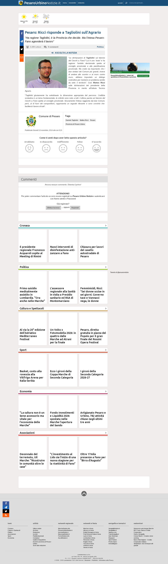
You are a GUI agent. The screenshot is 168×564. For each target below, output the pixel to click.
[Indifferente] (63, 148)
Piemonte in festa (88, 540)
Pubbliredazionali (38, 536)
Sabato (46, 21)
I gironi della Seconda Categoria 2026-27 (91, 374)
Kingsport (112, 538)
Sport (9, 536)
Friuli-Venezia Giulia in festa (92, 534)
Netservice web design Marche (144, 528)
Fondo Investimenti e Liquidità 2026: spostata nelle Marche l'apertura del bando (62, 419)
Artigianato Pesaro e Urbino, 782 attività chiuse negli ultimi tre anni (93, 417)
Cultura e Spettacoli (14, 530)
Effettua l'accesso (53, 208)
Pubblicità (95, 560)
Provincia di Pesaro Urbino (75, 124)
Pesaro (92, 120)
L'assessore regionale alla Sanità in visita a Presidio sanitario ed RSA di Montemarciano (62, 294)
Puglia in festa (87, 542)
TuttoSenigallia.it (114, 534)
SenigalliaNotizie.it (114, 528)
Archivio (35, 530)
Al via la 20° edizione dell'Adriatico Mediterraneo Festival (32, 334)
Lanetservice (68, 560)
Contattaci (36, 538)
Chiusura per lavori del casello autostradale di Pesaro (92, 251)
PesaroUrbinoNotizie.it (65, 530)
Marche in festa (88, 528)
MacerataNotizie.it (64, 534)
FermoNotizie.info (63, 536)
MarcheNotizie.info (64, 528)
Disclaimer (88, 560)
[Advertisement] (130, 44)
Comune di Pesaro (49, 116)
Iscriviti (35, 534)
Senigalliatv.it (113, 530)
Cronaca (10, 528)
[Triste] (46, 148)
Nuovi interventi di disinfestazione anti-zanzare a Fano (62, 250)
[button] (120, 3)
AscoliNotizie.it (62, 538)
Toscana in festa (88, 543)
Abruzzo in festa (88, 530)
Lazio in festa (87, 536)
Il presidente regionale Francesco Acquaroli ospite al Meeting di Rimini (32, 251)
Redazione (36, 532)
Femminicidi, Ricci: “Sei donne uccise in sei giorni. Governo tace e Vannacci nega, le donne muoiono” (92, 296)
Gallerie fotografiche (39, 540)
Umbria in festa (88, 545)
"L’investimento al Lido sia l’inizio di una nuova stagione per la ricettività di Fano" (63, 459)
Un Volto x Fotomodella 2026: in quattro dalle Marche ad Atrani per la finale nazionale (63, 337)
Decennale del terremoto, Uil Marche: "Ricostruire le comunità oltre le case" (32, 460)
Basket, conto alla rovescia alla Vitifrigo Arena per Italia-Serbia (31, 376)
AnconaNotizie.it (63, 532)
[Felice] (80, 148)
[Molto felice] (97, 148)
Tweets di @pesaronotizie (119, 272)
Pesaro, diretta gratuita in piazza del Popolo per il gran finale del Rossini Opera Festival (93, 336)
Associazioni (12, 534)
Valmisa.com (113, 532)
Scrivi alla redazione (39, 545)
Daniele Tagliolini (72, 120)
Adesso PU (24, 21)
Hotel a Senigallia (139, 534)
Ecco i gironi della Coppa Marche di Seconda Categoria (61, 374)
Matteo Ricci (84, 120)
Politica (100, 47)
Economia (11, 538)
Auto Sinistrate (113, 536)
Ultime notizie (37, 528)
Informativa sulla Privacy (106, 560)
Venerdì (35, 21)
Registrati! (75, 208)
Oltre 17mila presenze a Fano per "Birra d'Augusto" (93, 457)
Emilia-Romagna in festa (91, 532)
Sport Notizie (113, 540)
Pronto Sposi (113, 542)
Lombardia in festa (89, 538)
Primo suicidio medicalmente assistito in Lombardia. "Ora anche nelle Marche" (32, 294)
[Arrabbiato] (29, 148)
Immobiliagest (113, 543)
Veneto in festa (88, 547)
